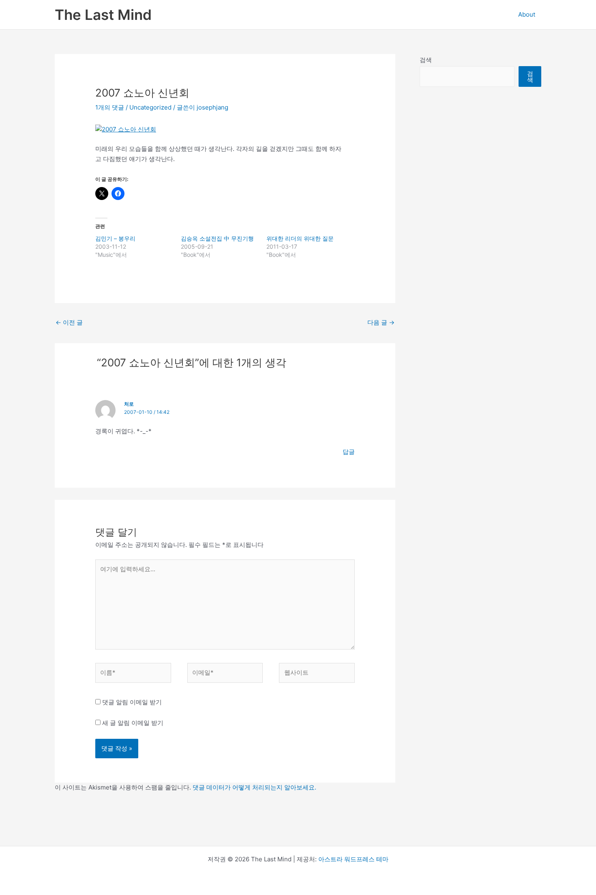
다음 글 (380, 322)
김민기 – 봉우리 (115, 238)
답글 (349, 452)
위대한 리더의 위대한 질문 (300, 238)
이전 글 (69, 322)
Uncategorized (150, 107)
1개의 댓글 (109, 107)
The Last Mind (103, 14)
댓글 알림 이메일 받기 (132, 702)
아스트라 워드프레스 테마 (353, 859)
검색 (426, 60)
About (526, 14)
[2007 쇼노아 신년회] (125, 129)
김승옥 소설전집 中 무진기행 (217, 238)
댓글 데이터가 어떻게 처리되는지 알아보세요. (254, 787)
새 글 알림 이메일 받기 (132, 723)
